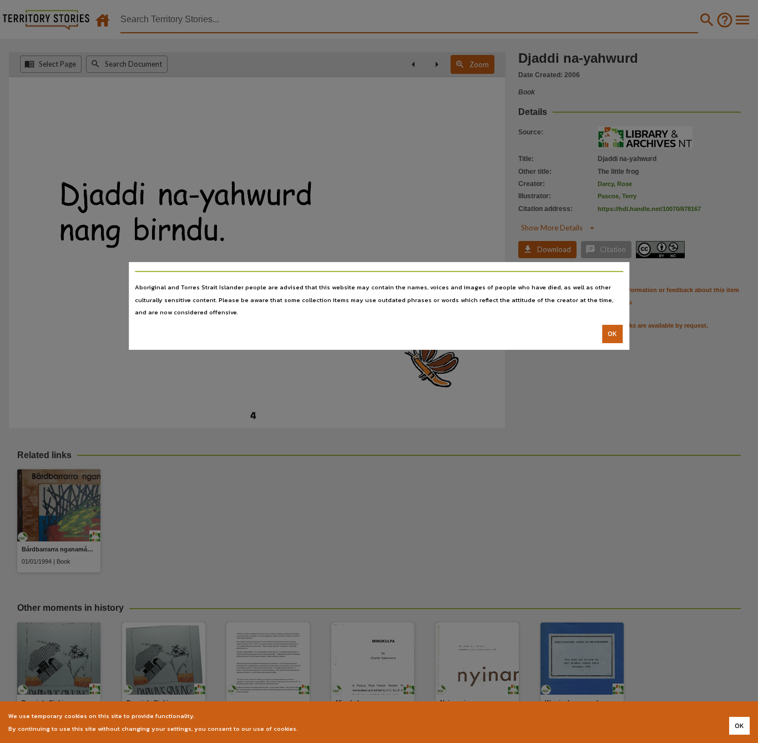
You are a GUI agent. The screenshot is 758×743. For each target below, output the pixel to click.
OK (612, 334)
